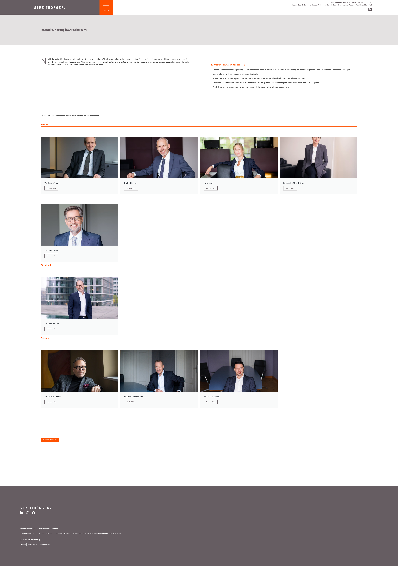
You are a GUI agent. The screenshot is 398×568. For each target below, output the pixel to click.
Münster (88, 533)
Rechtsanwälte (336, 2)
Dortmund (307, 5)
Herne (74, 533)
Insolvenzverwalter (350, 2)
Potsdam (114, 533)
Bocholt (300, 5)
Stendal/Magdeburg (101, 533)
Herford (329, 5)
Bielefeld (294, 5)
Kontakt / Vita (51, 188)
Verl (370, 5)
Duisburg (323, 5)
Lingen (81, 533)
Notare (360, 2)
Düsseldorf (315, 5)
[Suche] (370, 9)
